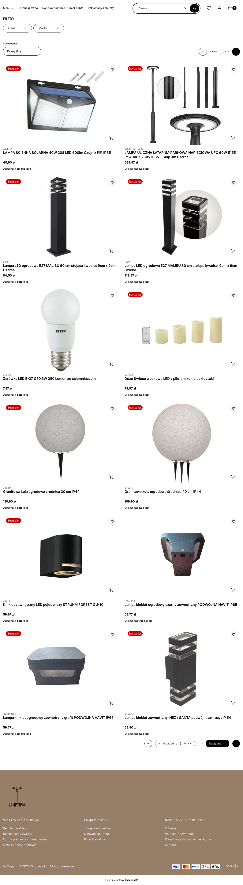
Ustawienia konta (96, 834)
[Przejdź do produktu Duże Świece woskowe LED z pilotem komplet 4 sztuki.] (182, 330)
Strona (213, 51)
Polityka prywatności (180, 834)
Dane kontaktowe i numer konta (188, 839)
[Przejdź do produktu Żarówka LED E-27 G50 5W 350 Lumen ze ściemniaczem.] (60, 330)
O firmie (170, 828)
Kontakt (170, 845)
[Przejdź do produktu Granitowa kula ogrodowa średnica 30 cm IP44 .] (60, 443)
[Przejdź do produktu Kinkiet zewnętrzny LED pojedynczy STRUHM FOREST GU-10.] (60, 556)
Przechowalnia (94, 839)
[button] (194, 8)
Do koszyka (111, 138)
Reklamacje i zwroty (17, 834)
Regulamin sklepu (15, 828)
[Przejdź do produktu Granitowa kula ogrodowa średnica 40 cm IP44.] (182, 443)
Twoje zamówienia (97, 828)
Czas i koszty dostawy (19, 845)
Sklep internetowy (120, 880)
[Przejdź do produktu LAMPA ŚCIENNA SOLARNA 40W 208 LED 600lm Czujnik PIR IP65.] (60, 104)
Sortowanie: (10, 43)
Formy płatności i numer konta (25, 839)
